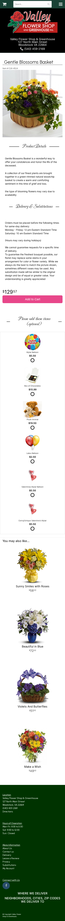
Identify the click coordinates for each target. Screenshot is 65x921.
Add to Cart (32, 299)
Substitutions (9, 865)
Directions (7, 811)
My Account (8, 868)
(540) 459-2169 (34, 48)
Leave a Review (10, 858)
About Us (7, 848)
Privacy (6, 861)
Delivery (6, 855)
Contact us (8, 851)
